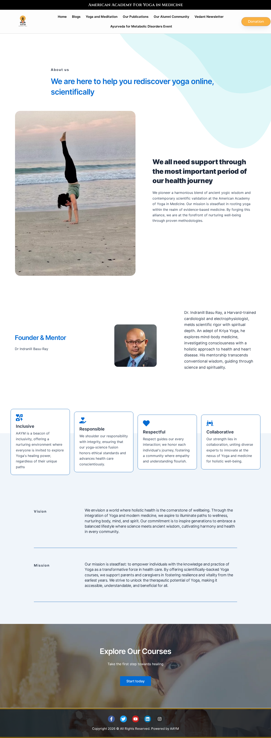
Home (62, 17)
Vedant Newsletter (209, 17)
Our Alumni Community (171, 17)
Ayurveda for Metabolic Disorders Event (141, 26)
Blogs (76, 17)
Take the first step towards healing (135, 664)
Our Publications (135, 17)
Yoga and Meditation (102, 17)
